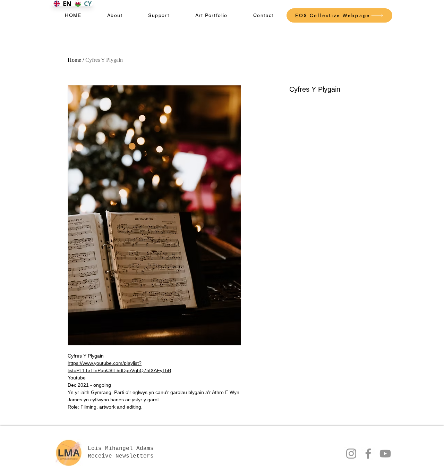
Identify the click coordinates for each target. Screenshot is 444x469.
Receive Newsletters (121, 456)
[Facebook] (368, 453)
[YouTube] (385, 453)
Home (74, 60)
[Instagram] (351, 453)
